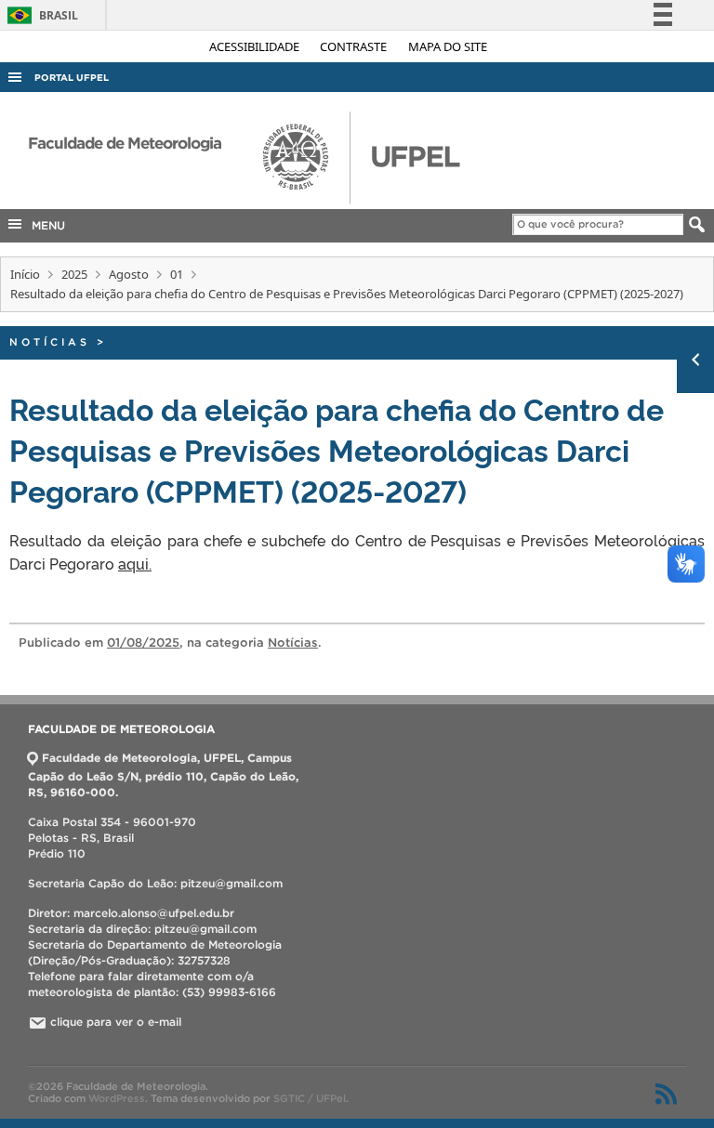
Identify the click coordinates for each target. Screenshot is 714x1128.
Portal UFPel (71, 77)
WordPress (116, 1098)
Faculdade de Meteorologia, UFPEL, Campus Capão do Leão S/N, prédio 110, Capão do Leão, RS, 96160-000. (163, 775)
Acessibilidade (255, 46)
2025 (74, 274)
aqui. (135, 563)
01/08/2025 (143, 642)
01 (176, 274)
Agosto (129, 274)
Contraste (355, 46)
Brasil (39, 15)
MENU (44, 225)
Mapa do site (447, 46)
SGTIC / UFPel (309, 1098)
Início (25, 274)
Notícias (49, 342)
